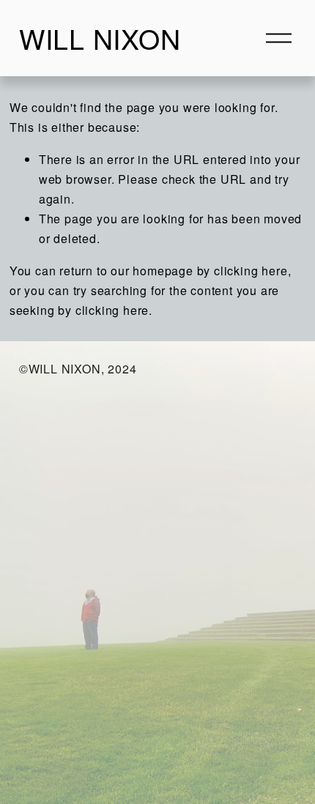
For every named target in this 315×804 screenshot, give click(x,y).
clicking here (250, 270)
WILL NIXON (100, 38)
